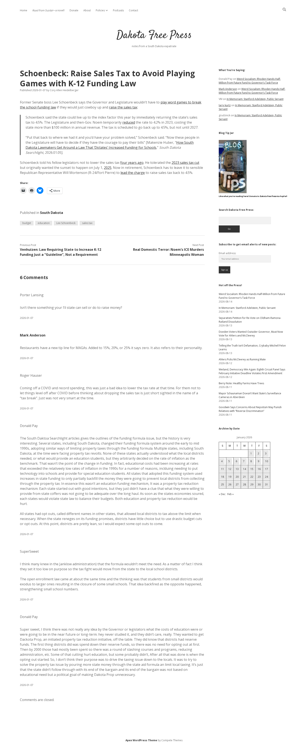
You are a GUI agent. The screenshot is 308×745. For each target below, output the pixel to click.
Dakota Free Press (154, 35)
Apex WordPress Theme (141, 740)
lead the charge (132, 172)
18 (222, 477)
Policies (100, 10)
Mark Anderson (32, 335)
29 (251, 484)
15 (251, 469)
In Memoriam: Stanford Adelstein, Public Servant (255, 99)
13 (237, 469)
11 (222, 469)
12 (229, 469)
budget (26, 223)
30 (259, 484)
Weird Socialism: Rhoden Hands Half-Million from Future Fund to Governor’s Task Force (250, 80)
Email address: (227, 253)
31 (266, 484)
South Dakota (51, 212)
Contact (133, 10)
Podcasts (118, 10)
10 (266, 461)
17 (266, 469)
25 (222, 484)
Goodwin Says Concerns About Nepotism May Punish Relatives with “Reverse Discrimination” (250, 409)
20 (237, 477)
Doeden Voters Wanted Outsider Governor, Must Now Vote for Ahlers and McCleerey (251, 333)
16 (259, 469)
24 (266, 477)
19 (229, 477)
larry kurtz (225, 105)
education (44, 223)
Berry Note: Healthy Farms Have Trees (241, 383)
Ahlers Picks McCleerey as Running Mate (242, 359)
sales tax (87, 223)
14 (244, 469)
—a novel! (48, 10)
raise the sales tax (123, 107)
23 (259, 477)
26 (229, 484)
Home (23, 10)
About (87, 10)
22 (251, 477)
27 (237, 484)
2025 (107, 167)
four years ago (132, 162)
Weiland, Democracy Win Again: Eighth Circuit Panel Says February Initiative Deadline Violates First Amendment (252, 371)
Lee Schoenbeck (65, 223)
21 (244, 477)
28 (244, 484)
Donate (74, 10)
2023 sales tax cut (185, 162)
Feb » (230, 494)
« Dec (222, 494)
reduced (128, 122)
